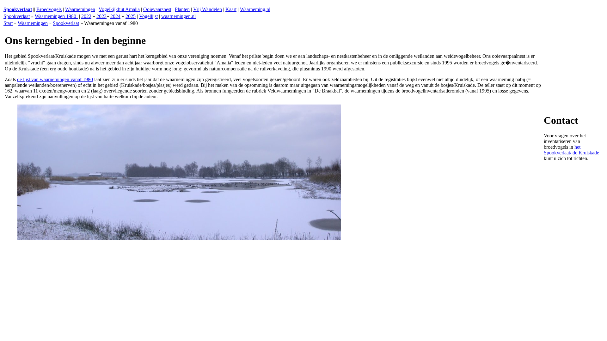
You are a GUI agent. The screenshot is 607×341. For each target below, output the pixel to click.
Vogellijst (148, 16)
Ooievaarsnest (157, 9)
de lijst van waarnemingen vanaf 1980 (55, 79)
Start (8, 23)
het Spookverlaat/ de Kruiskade (571, 149)
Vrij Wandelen (207, 9)
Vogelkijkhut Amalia (119, 9)
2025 (131, 16)
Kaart (230, 9)
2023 (101, 16)
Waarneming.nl (255, 9)
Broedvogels (49, 9)
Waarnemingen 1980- (56, 16)
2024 (115, 16)
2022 (86, 16)
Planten (182, 9)
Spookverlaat (16, 16)
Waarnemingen (80, 9)
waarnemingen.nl (178, 16)
